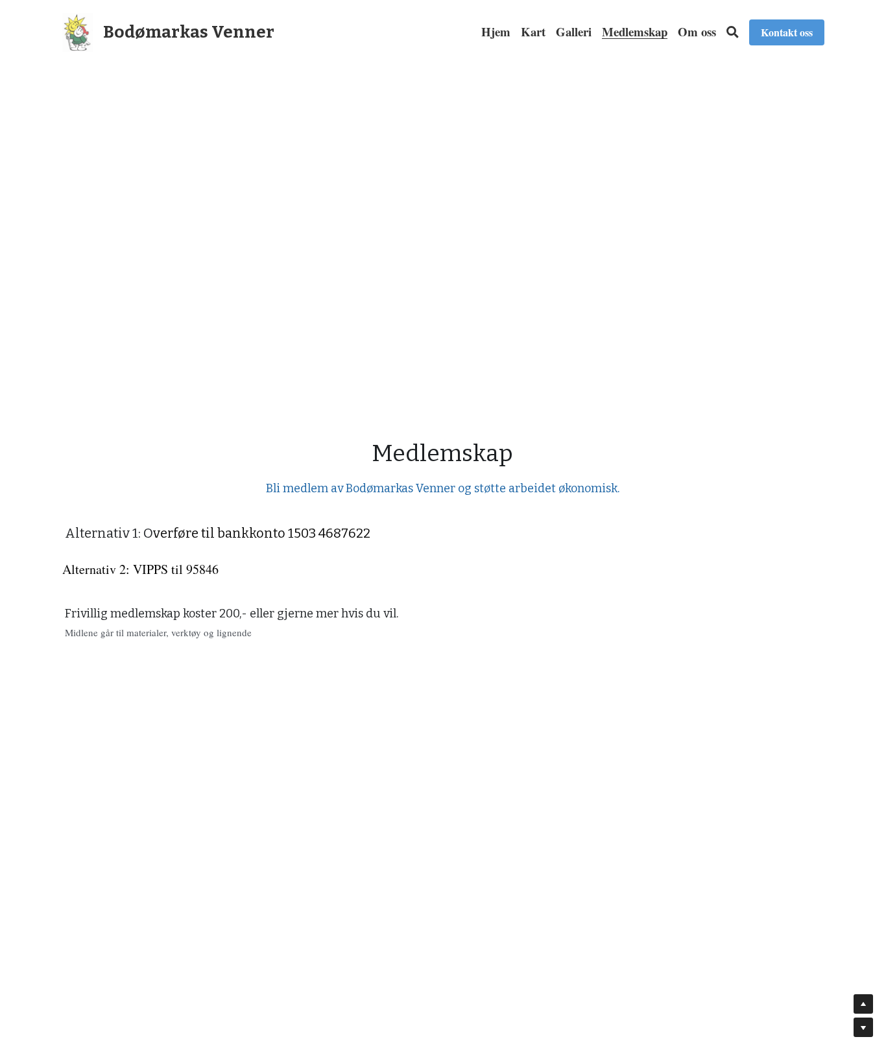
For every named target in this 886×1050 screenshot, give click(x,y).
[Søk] (732, 32)
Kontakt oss (787, 32)
